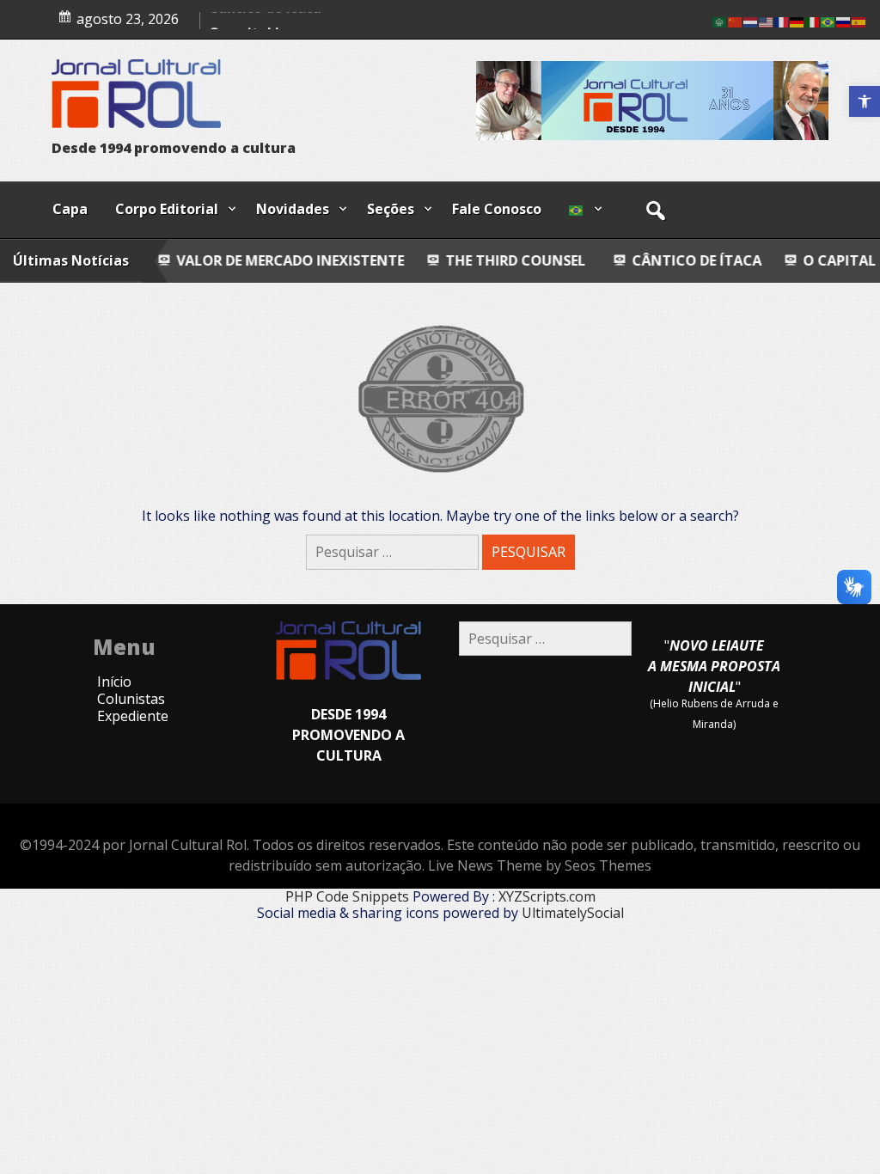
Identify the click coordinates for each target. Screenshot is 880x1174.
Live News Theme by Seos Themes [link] (539, 865)
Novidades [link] (292, 208)
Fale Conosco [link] (496, 208)
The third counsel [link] (457, 260)
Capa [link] (70, 208)
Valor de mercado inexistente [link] (234, 260)
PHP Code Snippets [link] (347, 896)
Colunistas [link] (131, 698)
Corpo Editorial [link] (166, 208)
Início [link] (114, 681)
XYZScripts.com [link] (547, 896)
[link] (864, 101)
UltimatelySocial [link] (573, 912)
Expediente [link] (132, 715)
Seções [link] (390, 208)
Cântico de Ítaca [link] (265, 15)
